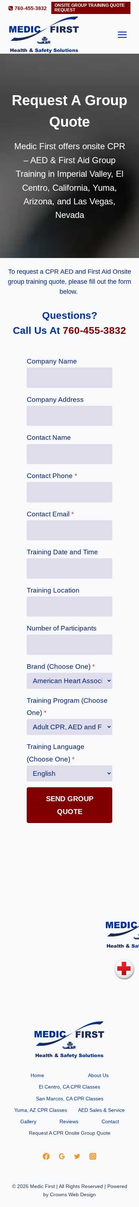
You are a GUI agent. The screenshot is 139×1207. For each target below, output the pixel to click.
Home (37, 1075)
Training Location (53, 590)
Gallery (28, 1121)
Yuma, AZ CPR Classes (40, 1110)
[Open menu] (122, 34)
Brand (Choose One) (61, 666)
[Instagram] (93, 1156)
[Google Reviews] (61, 1156)
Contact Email (50, 514)
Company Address (55, 399)
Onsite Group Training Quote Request (90, 8)
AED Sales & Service (101, 1110)
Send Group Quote (69, 805)
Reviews (69, 1121)
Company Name (52, 361)
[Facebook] (46, 1156)
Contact (110, 1121)
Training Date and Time (62, 552)
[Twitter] (77, 1156)
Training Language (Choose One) (55, 753)
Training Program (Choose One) (67, 706)
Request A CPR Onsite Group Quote (69, 1133)
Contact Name (49, 437)
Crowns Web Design (73, 1194)
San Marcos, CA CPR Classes (69, 1098)
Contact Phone (52, 476)
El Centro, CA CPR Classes (69, 1087)
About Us (98, 1075)
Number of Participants (62, 628)
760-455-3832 (94, 330)
